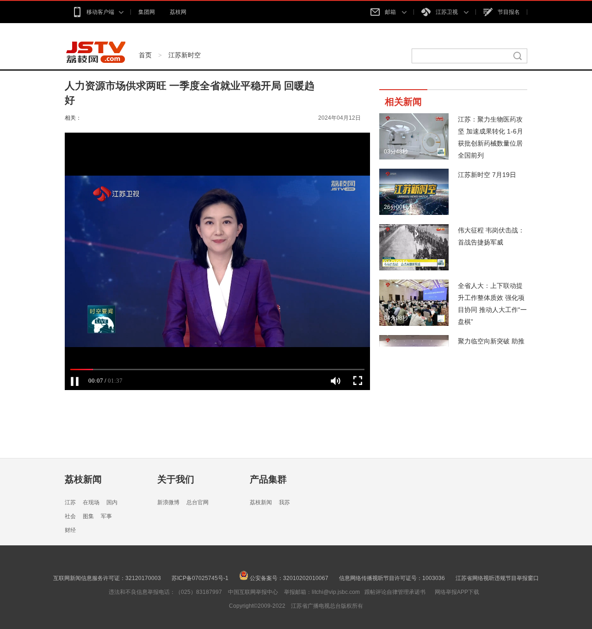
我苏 (284, 502)
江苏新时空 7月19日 (487, 174)
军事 (106, 516)
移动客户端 (100, 12)
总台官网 (197, 502)
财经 (70, 530)
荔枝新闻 (83, 479)
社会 (70, 516)
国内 (111, 502)
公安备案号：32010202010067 (288, 578)
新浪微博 (168, 502)
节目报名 (509, 12)
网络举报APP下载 (457, 592)
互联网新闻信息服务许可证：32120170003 (107, 578)
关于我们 (175, 479)
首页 (145, 55)
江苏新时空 (184, 55)
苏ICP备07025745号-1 (200, 578)
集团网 (146, 12)
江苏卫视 (447, 12)
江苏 (70, 502)
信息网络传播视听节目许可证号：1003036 (392, 578)
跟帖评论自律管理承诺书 (395, 592)
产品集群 (268, 479)
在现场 (91, 502)
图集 (88, 516)
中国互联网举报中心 (253, 592)
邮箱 (391, 12)
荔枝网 (178, 12)
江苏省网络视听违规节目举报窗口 (497, 578)
